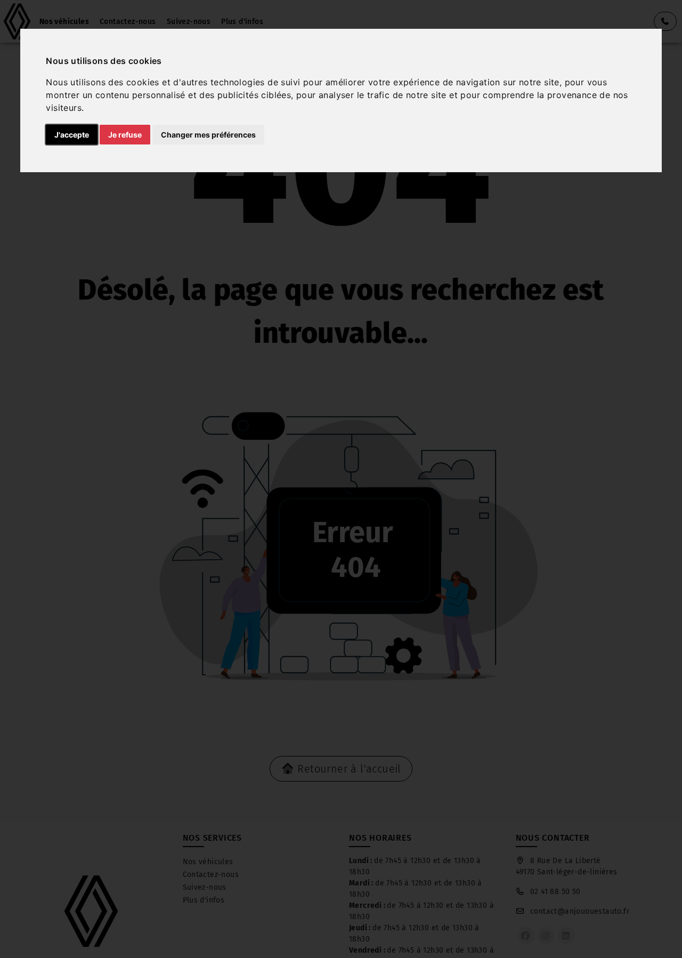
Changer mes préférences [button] (208, 134)
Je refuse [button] (125, 134)
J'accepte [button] (71, 134)
